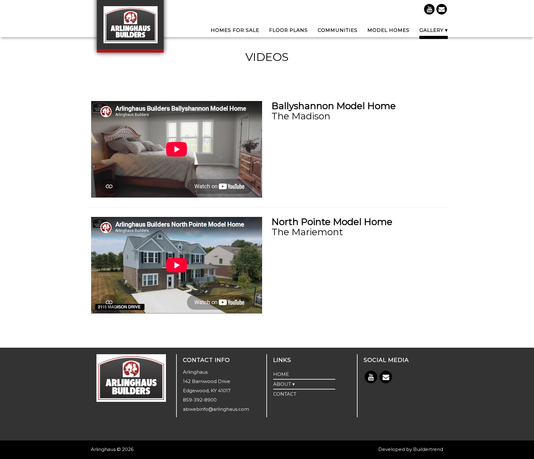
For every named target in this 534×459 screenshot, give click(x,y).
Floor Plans (288, 31)
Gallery (431, 31)
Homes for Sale (235, 31)
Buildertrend (428, 449)
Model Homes (388, 31)
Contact (284, 394)
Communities (338, 31)
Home (281, 374)
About (282, 384)
